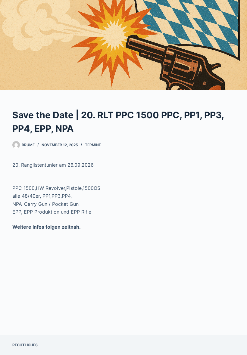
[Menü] (232, 45)
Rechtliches (25, 345)
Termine (93, 145)
